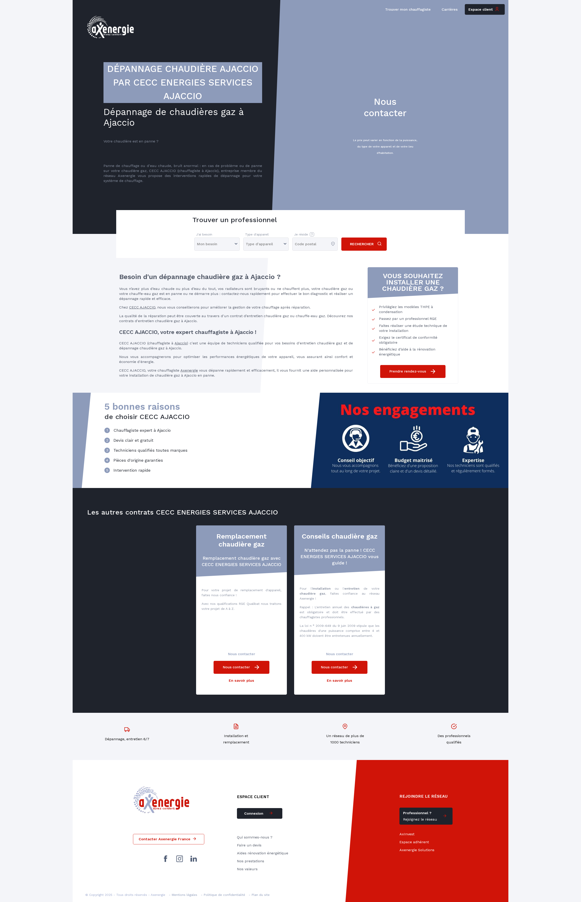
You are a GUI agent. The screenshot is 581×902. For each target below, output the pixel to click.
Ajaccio (181, 343)
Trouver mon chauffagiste (408, 9)
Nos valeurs (247, 869)
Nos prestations (250, 861)
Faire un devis (249, 845)
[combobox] (295, 244)
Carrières (450, 9)
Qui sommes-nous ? (254, 837)
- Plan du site (259, 895)
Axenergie (189, 370)
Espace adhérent (414, 842)
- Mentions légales (183, 895)
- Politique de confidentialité (223, 895)
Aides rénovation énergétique (262, 853)
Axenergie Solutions (416, 850)
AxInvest (406, 834)
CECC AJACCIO (142, 307)
